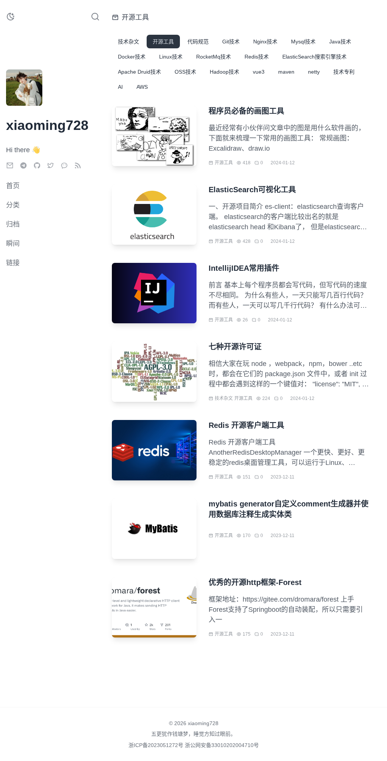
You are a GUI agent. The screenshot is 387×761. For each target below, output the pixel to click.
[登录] (42, 101)
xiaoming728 (203, 723)
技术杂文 (224, 398)
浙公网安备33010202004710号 (222, 745)
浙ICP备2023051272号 (156, 745)
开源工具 (224, 162)
